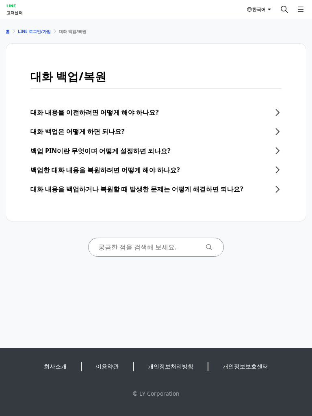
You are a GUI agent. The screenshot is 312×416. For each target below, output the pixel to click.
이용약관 (107, 366)
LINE (11, 6)
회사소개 (55, 366)
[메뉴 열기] (300, 9)
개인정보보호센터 (245, 366)
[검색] (284, 9)
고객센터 (14, 12)
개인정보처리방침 (170, 366)
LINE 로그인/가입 (34, 31)
